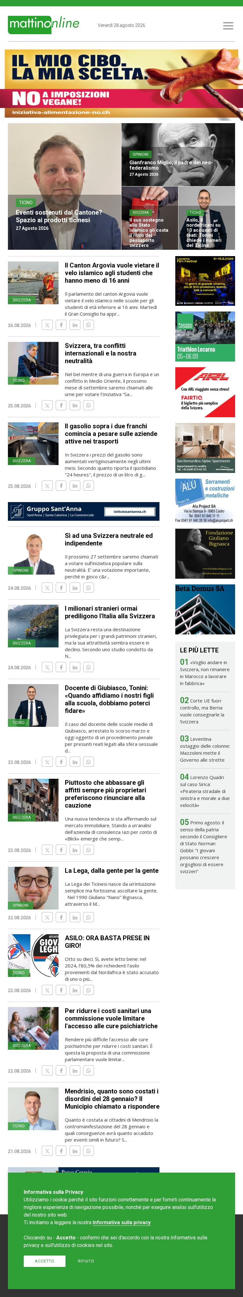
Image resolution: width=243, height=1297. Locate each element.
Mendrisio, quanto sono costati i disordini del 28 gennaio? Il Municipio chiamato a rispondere (112, 1098)
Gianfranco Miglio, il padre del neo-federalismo (171, 165)
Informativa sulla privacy (122, 1222)
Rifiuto (86, 1261)
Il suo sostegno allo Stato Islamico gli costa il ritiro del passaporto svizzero (148, 232)
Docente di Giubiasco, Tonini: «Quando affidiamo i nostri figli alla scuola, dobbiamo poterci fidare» (109, 699)
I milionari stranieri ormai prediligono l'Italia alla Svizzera (110, 612)
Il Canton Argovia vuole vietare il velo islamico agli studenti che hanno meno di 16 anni (112, 272)
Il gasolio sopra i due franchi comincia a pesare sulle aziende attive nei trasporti (111, 433)
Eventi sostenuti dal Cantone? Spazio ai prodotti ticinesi (59, 216)
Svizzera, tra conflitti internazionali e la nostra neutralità (100, 353)
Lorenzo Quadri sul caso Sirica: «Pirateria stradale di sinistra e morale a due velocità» (205, 791)
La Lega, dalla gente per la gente (112, 870)
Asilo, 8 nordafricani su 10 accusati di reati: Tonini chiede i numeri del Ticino (203, 232)
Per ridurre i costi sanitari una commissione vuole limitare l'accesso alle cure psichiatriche (111, 1018)
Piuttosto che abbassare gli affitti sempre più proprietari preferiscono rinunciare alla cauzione (105, 794)
